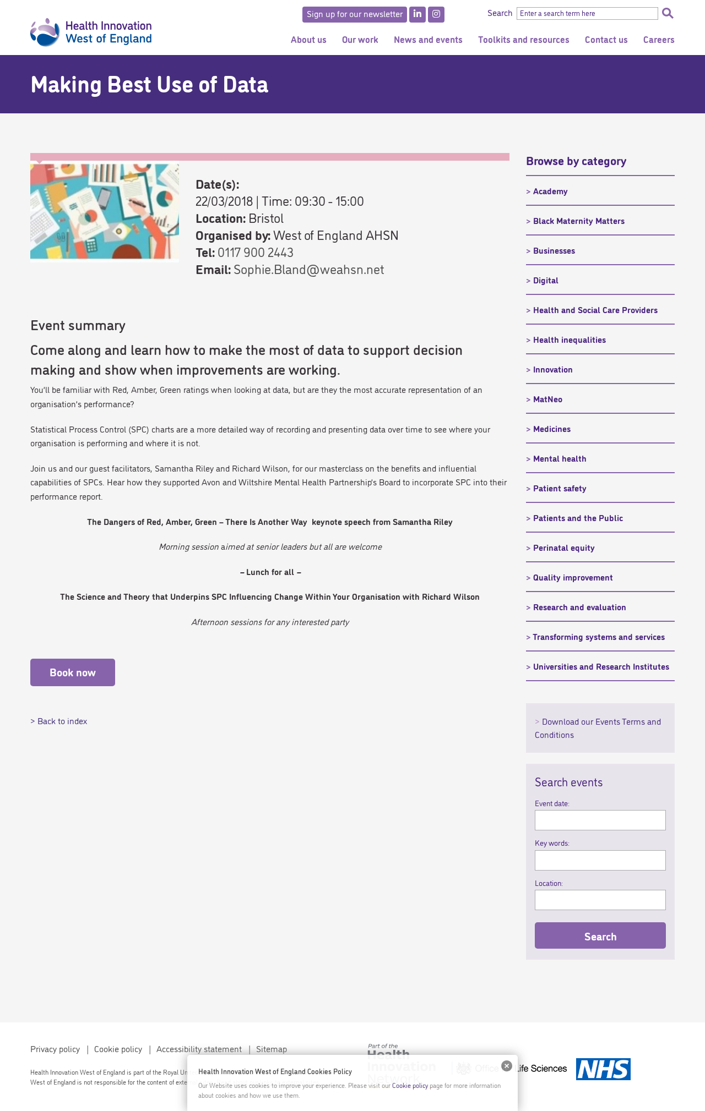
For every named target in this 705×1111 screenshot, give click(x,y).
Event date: (552, 803)
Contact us (606, 38)
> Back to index (58, 720)
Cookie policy (118, 1048)
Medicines (552, 428)
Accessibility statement (199, 1048)
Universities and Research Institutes (601, 666)
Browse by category (576, 159)
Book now (73, 671)
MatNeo (547, 398)
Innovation (553, 369)
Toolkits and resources (524, 38)
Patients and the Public (578, 517)
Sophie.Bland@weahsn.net (309, 268)
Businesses (554, 250)
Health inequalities (569, 339)
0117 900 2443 (256, 251)
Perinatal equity (564, 547)
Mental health (560, 458)
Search (667, 13)
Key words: (552, 842)
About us (309, 38)
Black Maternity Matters (579, 220)
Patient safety (560, 487)
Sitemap (271, 1048)
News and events (428, 38)
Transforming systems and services (599, 636)
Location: (549, 883)
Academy (550, 190)
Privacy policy (55, 1048)
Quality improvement (573, 577)
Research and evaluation (579, 606)
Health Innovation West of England (90, 27)
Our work (360, 38)
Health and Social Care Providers (595, 309)
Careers (659, 38)
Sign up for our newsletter (355, 13)
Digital (545, 279)
